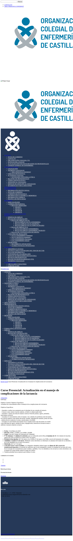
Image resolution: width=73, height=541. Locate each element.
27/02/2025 (4, 398)
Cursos (6, 381)
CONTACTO (8, 5)
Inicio (2, 381)
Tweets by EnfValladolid (8, 534)
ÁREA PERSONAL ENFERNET (14, 6)
